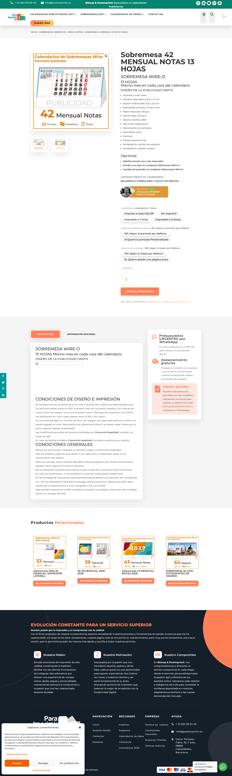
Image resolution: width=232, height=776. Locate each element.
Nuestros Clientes (156, 740)
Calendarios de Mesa (131, 736)
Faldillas (124, 724)
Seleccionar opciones (49, 583)
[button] (79, 727)
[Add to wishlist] (64, 537)
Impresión (127, 208)
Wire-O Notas (75, 32)
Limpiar (127, 268)
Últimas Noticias (155, 746)
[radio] (139, 213)
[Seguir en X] (214, 3)
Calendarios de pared (126, 14)
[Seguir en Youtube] (209, 3)
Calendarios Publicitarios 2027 (52, 14)
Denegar (43, 763)
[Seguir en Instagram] (220, 3)
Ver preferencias (69, 763)
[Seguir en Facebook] (198, 3)
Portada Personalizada (135, 228)
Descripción (45, 334)
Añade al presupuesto (140, 291)
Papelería (124, 730)
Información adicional (81, 334)
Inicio (34, 32)
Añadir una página (132, 248)
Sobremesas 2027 (92, 14)
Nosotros (98, 742)
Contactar (155, 14)
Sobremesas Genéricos (52, 32)
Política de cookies (41, 770)
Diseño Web (42, 23)
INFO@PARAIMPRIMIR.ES (177, 406)
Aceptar (17, 763)
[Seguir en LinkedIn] (204, 3)
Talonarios (125, 742)
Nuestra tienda (101, 730)
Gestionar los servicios (16, 754)
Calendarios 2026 (129, 748)
